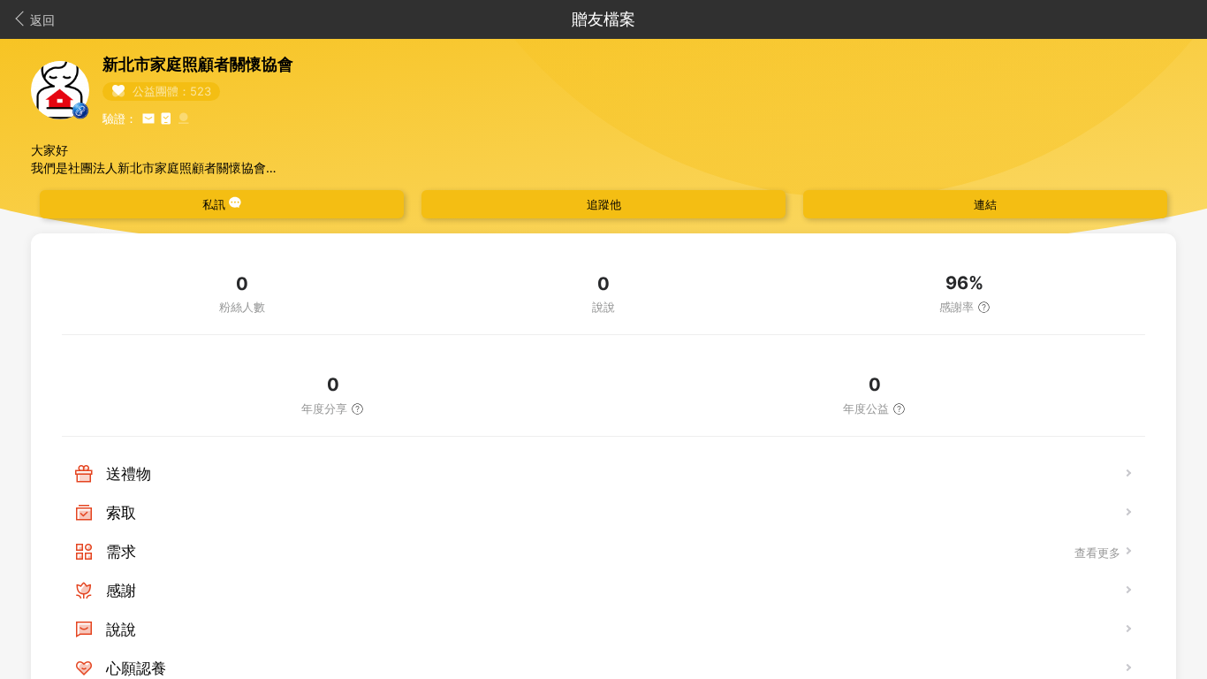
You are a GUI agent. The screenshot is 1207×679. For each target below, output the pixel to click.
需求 (121, 552)
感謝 (121, 590)
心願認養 (136, 668)
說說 (121, 629)
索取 (121, 513)
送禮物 (128, 474)
